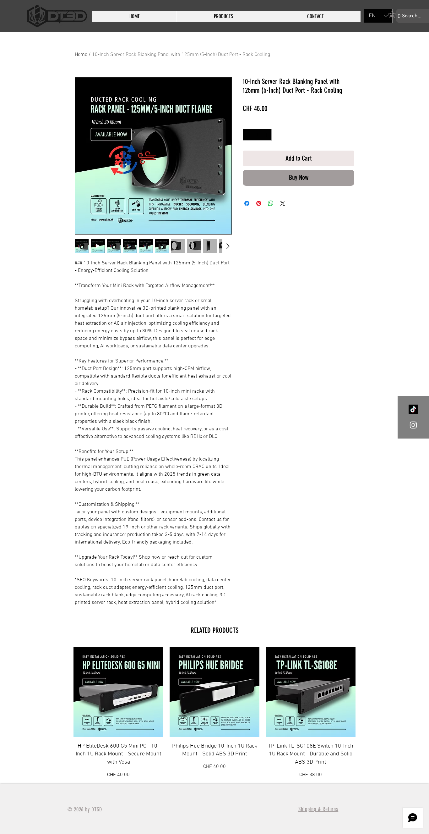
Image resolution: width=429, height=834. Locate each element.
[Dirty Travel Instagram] (413, 425)
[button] (396, 14)
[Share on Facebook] (247, 203)
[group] (214, 713)
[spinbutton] (257, 134)
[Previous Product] (64, 713)
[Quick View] (118, 692)
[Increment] (267, 134)
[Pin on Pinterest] (259, 203)
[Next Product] (364, 713)
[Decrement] (248, 134)
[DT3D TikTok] (413, 409)
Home (81, 55)
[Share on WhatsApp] (270, 203)
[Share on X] (282, 203)
